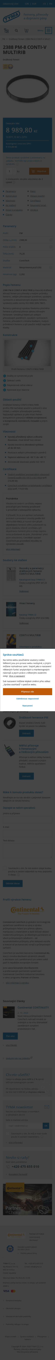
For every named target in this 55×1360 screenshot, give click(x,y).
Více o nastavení (17, 676)
